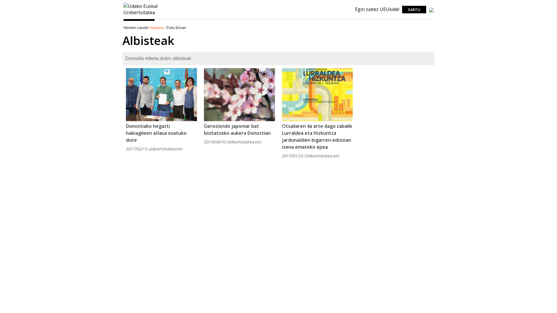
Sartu (414, 9)
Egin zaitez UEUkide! (377, 9)
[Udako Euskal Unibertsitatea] (140, 15)
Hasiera (156, 27)
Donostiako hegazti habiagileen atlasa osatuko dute (156, 133)
